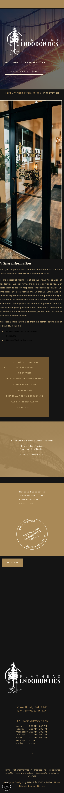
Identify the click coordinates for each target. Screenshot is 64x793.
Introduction (25, 367)
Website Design (13, 782)
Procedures (54, 770)
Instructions (40, 770)
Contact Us (41, 773)
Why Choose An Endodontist (25, 379)
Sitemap (32, 776)
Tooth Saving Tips (24, 385)
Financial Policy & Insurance (19, 340)
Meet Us (9, 773)
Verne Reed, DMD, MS (32, 707)
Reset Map (12, 562)
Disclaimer (54, 773)
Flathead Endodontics (32, 492)
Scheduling (11, 336)
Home (8, 93)
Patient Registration (25, 402)
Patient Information (27, 93)
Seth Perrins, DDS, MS (31, 710)
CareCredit (24, 408)
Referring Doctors (24, 773)
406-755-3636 (26, 503)
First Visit (32, 331)
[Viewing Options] (6, 786)
